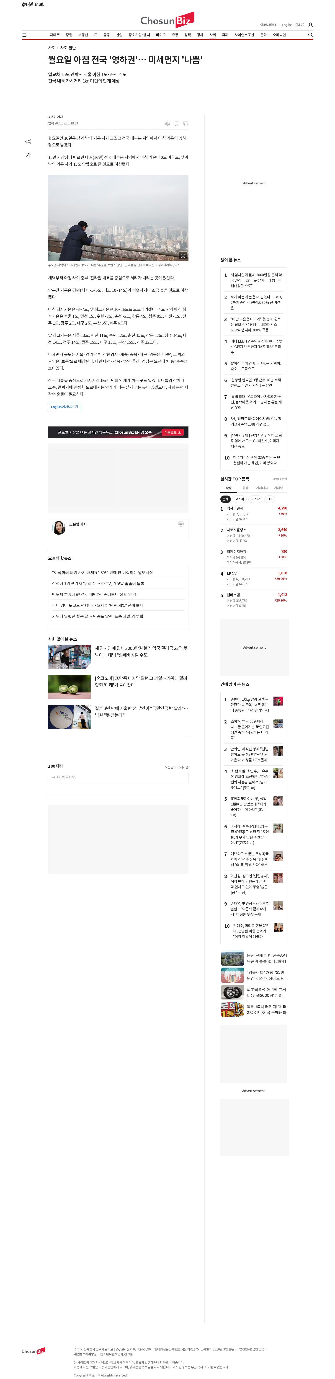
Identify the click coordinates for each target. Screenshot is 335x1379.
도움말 (169, 767)
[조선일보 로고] (33, 4)
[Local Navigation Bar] (24, 35)
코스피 (239, 499)
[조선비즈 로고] (167, 19)
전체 (226, 499)
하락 (245, 488)
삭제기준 (182, 767)
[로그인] (310, 25)
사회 (52, 48)
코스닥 (255, 499)
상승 (229, 488)
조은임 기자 (55, 117)
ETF (270, 499)
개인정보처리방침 (85, 1354)
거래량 (278, 488)
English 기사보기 (62, 407)
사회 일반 (68, 48)
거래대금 (262, 488)
